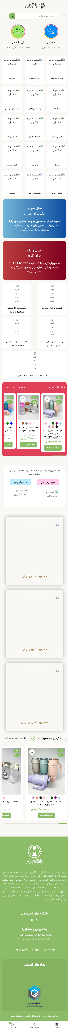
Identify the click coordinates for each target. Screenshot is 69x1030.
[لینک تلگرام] (32, 920)
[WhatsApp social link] (37, 920)
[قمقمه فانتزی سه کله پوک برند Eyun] (28, 407)
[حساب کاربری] (4, 16)
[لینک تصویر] (34, 854)
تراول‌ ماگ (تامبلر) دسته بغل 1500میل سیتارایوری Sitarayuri (53, 433)
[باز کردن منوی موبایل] (65, 16)
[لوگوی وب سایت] (35, 5)
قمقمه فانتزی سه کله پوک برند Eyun (28, 429)
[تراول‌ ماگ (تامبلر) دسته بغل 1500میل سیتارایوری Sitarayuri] (53, 407)
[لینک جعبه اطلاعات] (51, 37)
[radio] (60, 423)
